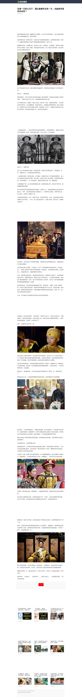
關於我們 (19, 692)
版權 (29, 692)
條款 (26, 692)
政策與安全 (23, 692)
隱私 (28, 692)
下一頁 (41, 584)
